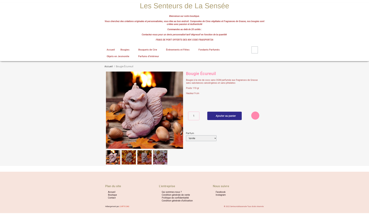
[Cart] (255, 49)
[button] (108, 110)
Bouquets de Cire (147, 49)
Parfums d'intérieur (148, 56)
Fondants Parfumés (209, 49)
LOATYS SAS (124, 206)
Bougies (125, 49)
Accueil (111, 49)
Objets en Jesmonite (118, 56)
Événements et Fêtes (178, 49)
